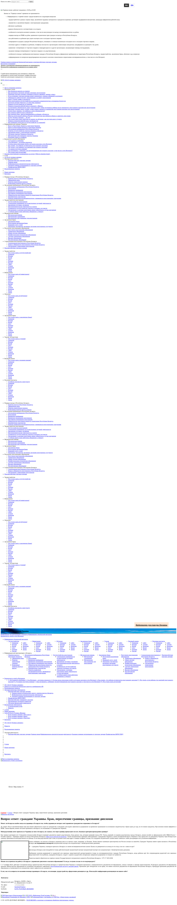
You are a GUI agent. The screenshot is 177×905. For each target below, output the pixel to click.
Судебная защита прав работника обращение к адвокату (25, 211)
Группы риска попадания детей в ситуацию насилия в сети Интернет (30, 144)
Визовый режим (133, 641)
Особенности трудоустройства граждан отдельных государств (27, 208)
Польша (10, 261)
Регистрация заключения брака (18, 223)
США (10, 264)
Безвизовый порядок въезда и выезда (19, 183)
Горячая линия (12, 162)
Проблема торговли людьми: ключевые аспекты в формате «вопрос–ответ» (31, 94)
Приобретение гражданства (17, 196)
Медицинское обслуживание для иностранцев (22, 218)
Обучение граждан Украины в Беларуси (20, 134)
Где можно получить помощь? (17, 149)
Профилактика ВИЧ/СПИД (16, 167)
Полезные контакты (158, 641)
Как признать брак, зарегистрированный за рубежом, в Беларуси (28, 114)
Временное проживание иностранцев (20, 192)
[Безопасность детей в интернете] (11, 760)
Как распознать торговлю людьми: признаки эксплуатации (26, 93)
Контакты (7, 174)
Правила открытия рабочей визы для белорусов (23, 121)
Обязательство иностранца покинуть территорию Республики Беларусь (30, 195)
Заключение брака (14, 221)
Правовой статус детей (15, 225)
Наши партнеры (9, 172)
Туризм (106, 641)
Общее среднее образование (17, 233)
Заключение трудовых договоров (18, 205)
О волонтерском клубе (15, 706)
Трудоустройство (13, 641)
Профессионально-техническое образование (22, 235)
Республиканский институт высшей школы (64, 866)
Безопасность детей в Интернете (14, 678)
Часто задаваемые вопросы (12, 88)
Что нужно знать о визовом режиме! (19, 360)
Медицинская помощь (15, 215)
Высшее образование (14, 238)
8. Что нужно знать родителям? (111, 682)
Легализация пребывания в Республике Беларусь (23, 129)
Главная (3, 813)
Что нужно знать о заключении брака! (20, 317)
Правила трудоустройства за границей (20, 104)
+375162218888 (19, 885)
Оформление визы (14, 180)
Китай (10, 257)
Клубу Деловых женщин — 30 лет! (19, 117)
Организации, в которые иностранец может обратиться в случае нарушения (32, 210)
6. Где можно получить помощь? (24, 682)
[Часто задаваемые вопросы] (10, 759)
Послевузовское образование (17, 239)
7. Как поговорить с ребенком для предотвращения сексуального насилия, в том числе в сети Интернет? (68, 682)
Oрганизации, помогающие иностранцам (21, 246)
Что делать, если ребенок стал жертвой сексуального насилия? (28, 147)
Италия (10, 256)
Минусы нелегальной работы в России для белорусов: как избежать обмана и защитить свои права (39, 116)
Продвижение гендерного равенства (19, 701)
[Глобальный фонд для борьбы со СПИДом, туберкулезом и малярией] (53, 897)
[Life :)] (53, 895)
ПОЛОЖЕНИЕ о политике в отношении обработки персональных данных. (50, 900)
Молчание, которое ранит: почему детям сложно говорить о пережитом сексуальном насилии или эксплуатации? (44, 109)
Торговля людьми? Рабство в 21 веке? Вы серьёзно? (24, 102)
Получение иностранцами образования (20, 230)
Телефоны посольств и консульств (19, 382)
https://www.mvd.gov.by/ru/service (56, 836)
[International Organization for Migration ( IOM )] (15, 897)
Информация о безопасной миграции (12, 70)
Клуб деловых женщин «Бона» (18, 716)
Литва (10, 271)
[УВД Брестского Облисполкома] (11, 895)
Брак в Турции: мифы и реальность (19, 99)
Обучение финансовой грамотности (19, 703)
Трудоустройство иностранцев (17, 201)
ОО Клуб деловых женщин (13, 157)
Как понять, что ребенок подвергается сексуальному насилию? (28, 145)
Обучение (59, 641)
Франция (11, 267)
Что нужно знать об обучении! (17, 296)
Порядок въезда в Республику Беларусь (20, 178)
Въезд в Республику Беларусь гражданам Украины (24, 126)
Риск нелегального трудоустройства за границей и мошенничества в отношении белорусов (37, 101)
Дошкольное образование (16, 231)
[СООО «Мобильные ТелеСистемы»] (38, 895)
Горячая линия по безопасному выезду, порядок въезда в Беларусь (32, 693)
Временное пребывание (15, 190)
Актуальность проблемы (16, 140)
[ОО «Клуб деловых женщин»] (11, 80)
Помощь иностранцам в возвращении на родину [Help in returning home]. (27, 154)
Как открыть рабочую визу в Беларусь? (20, 112)
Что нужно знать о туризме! (17, 339)
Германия (11, 254)
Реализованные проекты (12, 169)
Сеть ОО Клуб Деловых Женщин (14, 713)
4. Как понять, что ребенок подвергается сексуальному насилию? (117, 680)
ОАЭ (9, 259)
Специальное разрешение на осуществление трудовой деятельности (29, 203)
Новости (11, 708)
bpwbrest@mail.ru (20, 887)
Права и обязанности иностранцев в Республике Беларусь (26, 244)
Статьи (6, 709)
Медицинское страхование (16, 216)
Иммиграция (36, 641)
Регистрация (12, 188)
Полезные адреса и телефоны (17, 137)
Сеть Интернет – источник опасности (20, 142)
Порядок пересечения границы (18, 182)
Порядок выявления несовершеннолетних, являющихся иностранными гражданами (34, 198)
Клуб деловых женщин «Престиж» (19, 718)
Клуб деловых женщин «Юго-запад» (19, 714)
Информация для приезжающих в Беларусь (14, 72)
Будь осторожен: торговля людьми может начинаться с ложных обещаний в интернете (35, 96)
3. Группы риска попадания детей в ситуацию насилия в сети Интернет (73, 680)
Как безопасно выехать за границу (19, 91)
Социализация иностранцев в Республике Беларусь (24, 243)
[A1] (24, 895)
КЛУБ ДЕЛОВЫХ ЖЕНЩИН (24, 889)
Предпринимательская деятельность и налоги (22, 206)
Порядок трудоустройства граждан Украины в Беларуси (25, 131)
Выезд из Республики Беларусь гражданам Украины (24, 127)
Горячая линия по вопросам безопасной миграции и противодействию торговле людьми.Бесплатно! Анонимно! (29, 64)
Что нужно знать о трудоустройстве (19, 479)
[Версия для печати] (7, 814)
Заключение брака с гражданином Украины (22, 132)
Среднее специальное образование (19, 236)
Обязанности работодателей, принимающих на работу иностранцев (29, 97)
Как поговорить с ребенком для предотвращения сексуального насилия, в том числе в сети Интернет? (40, 150)
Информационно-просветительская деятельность (23, 164)
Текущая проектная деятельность (14, 690)
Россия (10, 262)
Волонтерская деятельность (13, 704)
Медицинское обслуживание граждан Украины (23, 136)
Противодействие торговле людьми (19, 160)
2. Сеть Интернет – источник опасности (38, 680)
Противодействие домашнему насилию (20, 700)
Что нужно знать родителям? (17, 152)
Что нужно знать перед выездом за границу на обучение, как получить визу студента (35, 119)
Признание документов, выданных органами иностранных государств (30, 226)
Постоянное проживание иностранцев (20, 193)
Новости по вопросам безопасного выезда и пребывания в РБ (23, 686)
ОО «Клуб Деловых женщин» (13, 685)
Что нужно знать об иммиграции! (18, 274)
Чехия (10, 269)
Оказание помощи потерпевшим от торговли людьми (25, 165)
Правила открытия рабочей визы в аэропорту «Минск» (25, 106)
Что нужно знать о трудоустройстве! (19, 253)
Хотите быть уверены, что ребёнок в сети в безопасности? (26, 111)
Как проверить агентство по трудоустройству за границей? (26, 122)
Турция (10, 266)
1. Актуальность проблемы (16, 680)
